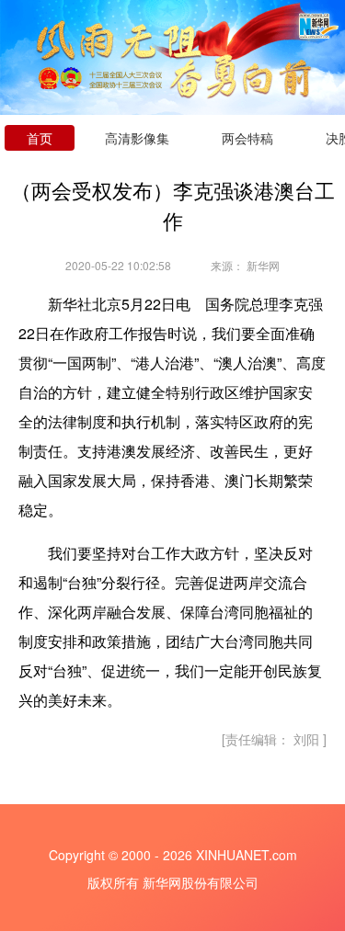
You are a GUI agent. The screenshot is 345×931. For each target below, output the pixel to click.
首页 (39, 138)
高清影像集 (137, 138)
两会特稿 (247, 138)
